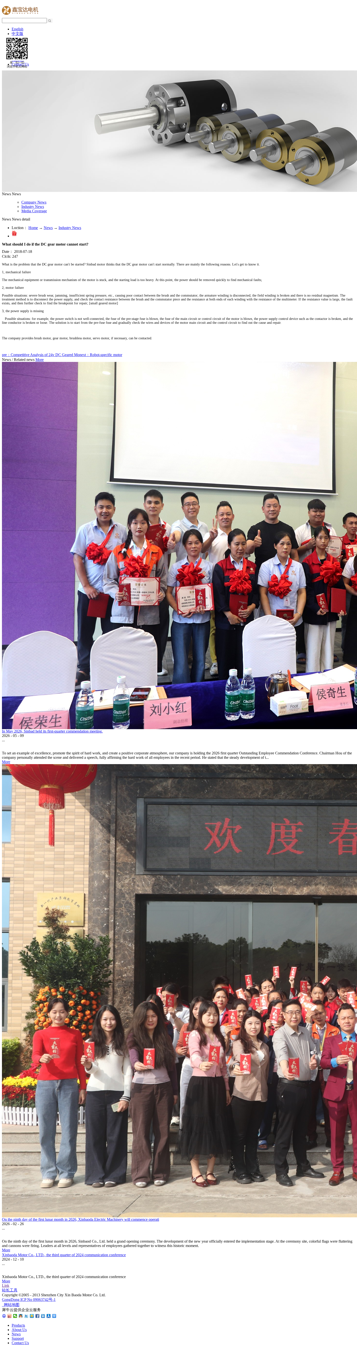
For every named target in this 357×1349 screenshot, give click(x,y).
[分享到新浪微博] (10, 1316)
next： (100, 355)
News (48, 228)
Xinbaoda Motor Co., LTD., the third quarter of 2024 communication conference (64, 1255)
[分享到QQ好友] (21, 1316)
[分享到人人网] (49, 1316)
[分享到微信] (15, 1316)
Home (33, 228)
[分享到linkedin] (43, 1316)
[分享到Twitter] (26, 1316)
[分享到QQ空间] (32, 1316)
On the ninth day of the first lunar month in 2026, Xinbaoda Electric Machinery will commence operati (80, 1219)
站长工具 (9, 1290)
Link (5, 1285)
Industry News (70, 228)
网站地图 (10, 1305)
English (17, 29)
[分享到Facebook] (37, 1316)
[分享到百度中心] (4, 1316)
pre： (40, 355)
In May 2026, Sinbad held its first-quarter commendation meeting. (52, 731)
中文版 (17, 34)
